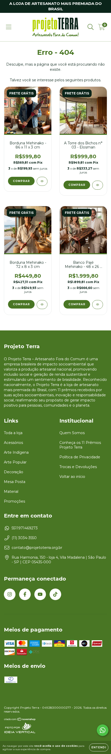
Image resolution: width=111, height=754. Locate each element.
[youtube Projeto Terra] (40, 594)
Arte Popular (15, 462)
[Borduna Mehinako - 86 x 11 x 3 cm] (42, 181)
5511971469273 (25, 528)
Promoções (14, 501)
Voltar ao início (72, 476)
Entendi (98, 747)
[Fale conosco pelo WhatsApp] (102, 730)
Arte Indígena (16, 452)
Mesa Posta (14, 481)
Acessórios (13, 442)
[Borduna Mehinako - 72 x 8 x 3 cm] (42, 304)
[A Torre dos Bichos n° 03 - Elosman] (97, 185)
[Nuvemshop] (20, 720)
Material (11, 491)
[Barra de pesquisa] (90, 27)
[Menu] (8, 27)
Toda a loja (13, 433)
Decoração (13, 472)
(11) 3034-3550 (24, 538)
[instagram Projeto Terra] (9, 594)
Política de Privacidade (79, 457)
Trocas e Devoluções (78, 466)
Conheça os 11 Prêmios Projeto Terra (80, 445)
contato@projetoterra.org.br (37, 547)
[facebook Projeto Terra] (25, 594)
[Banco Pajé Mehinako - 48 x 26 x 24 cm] (97, 304)
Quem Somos (72, 433)
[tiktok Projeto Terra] (55, 594)
